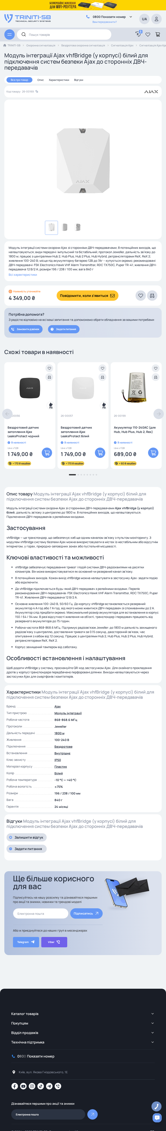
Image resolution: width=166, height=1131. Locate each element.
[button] (147, 34)
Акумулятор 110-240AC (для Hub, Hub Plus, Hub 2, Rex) (135, 429)
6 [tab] (90, 474)
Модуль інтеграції (68, 713)
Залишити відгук (28, 837)
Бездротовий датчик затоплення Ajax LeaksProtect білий (76, 431)
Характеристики (59, 80)
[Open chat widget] (157, 1117)
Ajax (57, 706)
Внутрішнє (62, 753)
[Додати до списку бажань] (49, 368)
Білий (58, 773)
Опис (40, 80)
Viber (51, 942)
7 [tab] (93, 474)
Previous (7, 414)
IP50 (57, 760)
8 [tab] (96, 474)
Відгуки (78, 80)
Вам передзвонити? (105, 22)
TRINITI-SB (14, 45)
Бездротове (63, 746)
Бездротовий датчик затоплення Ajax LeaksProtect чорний (23, 431)
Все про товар (19, 80)
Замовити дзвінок (28, 329)
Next (158, 414)
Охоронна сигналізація (40, 45)
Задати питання (66, 329)
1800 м (59, 733)
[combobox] (64, 34)
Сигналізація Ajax (122, 45)
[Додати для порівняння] (49, 377)
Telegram (23, 942)
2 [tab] (78, 474)
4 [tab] (84, 474)
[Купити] (47, 453)
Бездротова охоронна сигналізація (83, 45)
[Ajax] (151, 92)
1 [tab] (72, 474)
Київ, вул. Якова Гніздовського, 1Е (43, 1072)
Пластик (60, 766)
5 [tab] (87, 474)
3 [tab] (81, 474)
